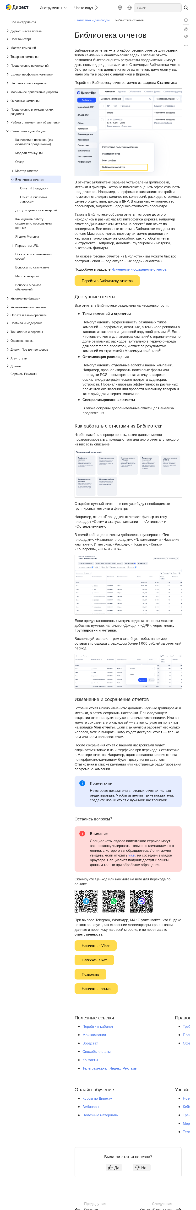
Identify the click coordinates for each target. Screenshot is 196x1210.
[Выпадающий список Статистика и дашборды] (8, 131)
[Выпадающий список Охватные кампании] (8, 100)
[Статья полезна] (186, 29)
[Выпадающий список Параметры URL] (13, 245)
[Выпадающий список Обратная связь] (8, 340)
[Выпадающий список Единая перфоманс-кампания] (8, 74)
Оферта (189, 1042)
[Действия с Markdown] (186, 45)
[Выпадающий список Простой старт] (8, 39)
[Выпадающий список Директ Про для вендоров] (8, 349)
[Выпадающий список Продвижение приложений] (8, 65)
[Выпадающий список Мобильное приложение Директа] (8, 92)
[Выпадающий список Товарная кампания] (8, 56)
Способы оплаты (96, 1051)
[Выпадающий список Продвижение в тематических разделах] (8, 111)
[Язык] (129, 7)
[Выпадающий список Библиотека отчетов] (13, 179)
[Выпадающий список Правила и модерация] (8, 323)
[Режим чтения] (186, 20)
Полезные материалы (100, 1114)
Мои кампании (94, 1034)
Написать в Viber (95, 945)
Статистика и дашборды (92, 20)
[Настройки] (120, 7)
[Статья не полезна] (186, 36)
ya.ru (132, 854)
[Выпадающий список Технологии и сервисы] (8, 331)
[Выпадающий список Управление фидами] (8, 298)
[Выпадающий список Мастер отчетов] (13, 170)
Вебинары (90, 1106)
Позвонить (90, 974)
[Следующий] (94, 7)
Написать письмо (96, 988)
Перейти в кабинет (97, 1026)
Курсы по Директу (97, 1098)
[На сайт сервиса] (18, 7)
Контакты (90, 1059)
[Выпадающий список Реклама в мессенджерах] (8, 83)
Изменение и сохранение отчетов (138, 269)
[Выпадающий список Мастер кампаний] (8, 47)
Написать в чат (94, 959)
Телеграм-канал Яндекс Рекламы (109, 1068)
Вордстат (90, 1042)
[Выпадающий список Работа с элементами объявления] (8, 122)
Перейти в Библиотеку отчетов (107, 280)
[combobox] (157, 8)
